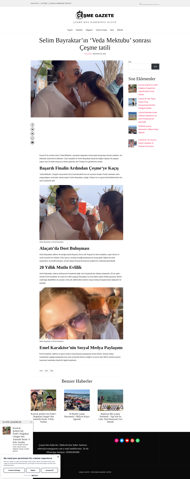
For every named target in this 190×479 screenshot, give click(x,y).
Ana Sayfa (35, 3)
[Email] (32, 142)
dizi (46, 370)
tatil (51, 370)
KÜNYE (108, 472)
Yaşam (70, 30)
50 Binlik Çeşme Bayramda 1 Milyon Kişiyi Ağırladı (148, 129)
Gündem (79, 30)
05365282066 (72, 452)
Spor (112, 30)
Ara (129, 62)
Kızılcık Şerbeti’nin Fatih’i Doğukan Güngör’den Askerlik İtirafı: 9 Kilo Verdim (21, 435)
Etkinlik (120, 30)
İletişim (44, 3)
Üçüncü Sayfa (101, 30)
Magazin (89, 30)
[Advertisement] (81, 136)
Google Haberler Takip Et (60, 3)
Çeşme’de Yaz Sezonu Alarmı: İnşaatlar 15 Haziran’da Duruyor (147, 143)
